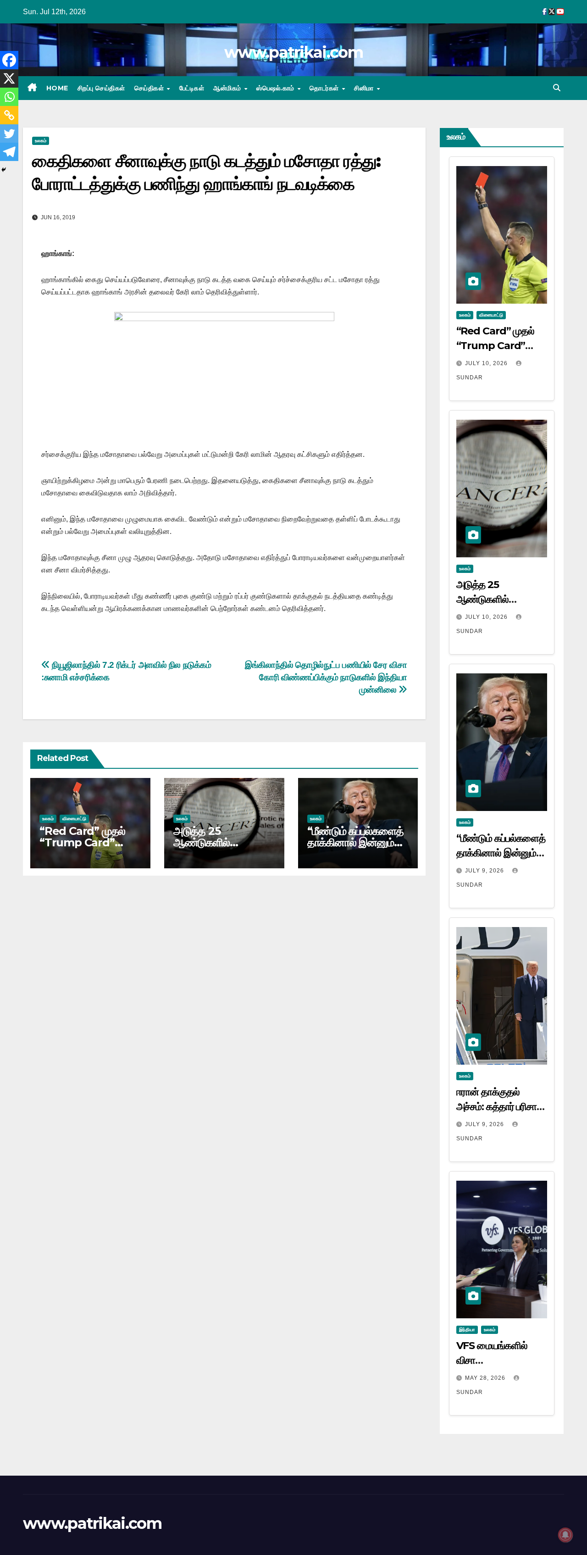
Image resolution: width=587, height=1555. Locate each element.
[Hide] (3, 169)
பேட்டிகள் (192, 88)
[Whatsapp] (9, 97)
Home (57, 88)
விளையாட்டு (74, 818)
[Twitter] (9, 133)
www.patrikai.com (293, 52)
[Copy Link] (9, 115)
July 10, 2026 (487, 363)
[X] (9, 78)
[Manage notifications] (565, 1534)
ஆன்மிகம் (228, 88)
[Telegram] (9, 152)
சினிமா (365, 88)
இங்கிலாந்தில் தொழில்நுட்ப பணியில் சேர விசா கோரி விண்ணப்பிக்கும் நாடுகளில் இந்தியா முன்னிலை (326, 677)
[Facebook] (9, 60)
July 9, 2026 (485, 870)
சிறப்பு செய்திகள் (101, 88)
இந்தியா (467, 1329)
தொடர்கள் (325, 88)
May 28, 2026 (486, 1378)
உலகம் (40, 140)
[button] (556, 88)
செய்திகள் (150, 88)
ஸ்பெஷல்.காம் (276, 88)
